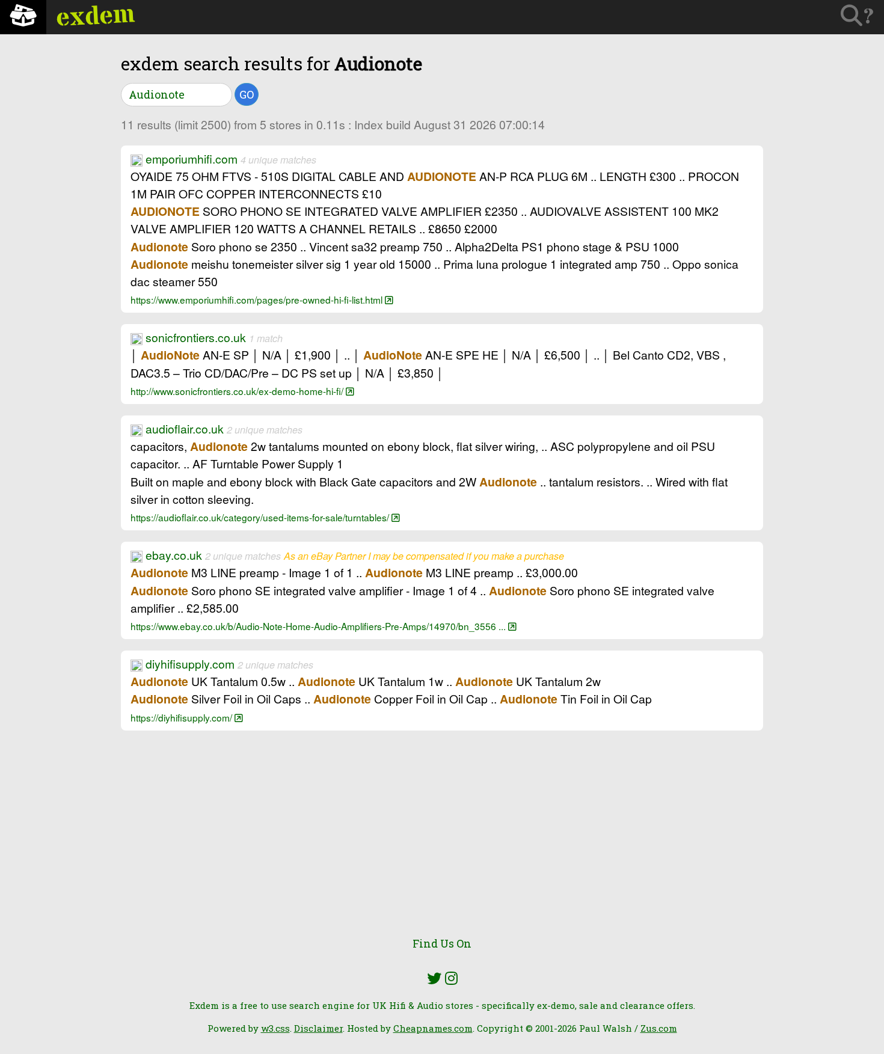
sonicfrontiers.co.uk (196, 337)
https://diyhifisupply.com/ (182, 717)
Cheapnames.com (433, 1028)
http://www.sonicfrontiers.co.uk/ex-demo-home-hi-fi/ (238, 390)
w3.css (275, 1028)
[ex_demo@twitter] (434, 978)
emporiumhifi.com (192, 158)
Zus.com (658, 1028)
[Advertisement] (442, 840)
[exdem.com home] (23, 17)
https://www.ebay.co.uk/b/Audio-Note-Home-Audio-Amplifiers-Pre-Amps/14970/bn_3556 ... (319, 626)
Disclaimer (318, 1028)
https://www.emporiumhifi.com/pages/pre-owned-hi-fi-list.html (257, 299)
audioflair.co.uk (185, 428)
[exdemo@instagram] (451, 978)
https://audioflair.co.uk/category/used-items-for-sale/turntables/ (260, 517)
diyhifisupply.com (190, 663)
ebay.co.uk (174, 555)
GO (246, 94)
